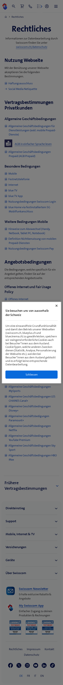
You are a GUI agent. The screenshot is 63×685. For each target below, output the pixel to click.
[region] (31, 342)
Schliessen (32, 374)
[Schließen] (56, 305)
